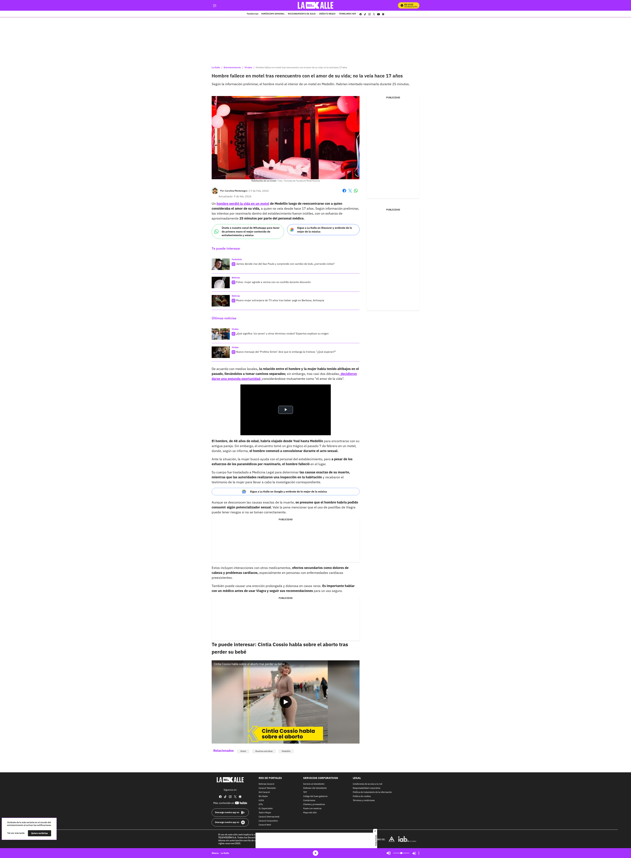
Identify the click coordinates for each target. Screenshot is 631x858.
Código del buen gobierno (315, 796)
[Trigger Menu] (214, 5)
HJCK (261, 800)
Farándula (237, 259)
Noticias (236, 277)
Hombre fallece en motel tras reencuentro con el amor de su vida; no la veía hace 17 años (301, 67)
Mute (389, 853)
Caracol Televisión (267, 788)
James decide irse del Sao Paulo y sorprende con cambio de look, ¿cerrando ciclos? (285, 263)
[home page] (315, 5)
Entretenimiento (232, 67)
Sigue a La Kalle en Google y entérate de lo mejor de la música (288, 491)
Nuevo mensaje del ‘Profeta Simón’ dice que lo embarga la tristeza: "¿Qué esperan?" (286, 351)
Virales (248, 67)
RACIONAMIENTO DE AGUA (302, 14)
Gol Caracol (264, 792)
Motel (243, 751)
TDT (305, 792)
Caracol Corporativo (268, 821)
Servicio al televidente (313, 784)
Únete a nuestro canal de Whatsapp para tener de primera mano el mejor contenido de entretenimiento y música (251, 231)
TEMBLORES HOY (347, 14)
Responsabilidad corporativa (366, 788)
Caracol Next (265, 825)
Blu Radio (263, 796)
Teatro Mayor (265, 813)
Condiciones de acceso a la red (367, 784)
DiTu (261, 804)
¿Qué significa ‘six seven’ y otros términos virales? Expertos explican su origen (282, 333)
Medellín (286, 751)
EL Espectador (266, 809)
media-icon (315, 853)
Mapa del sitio (310, 813)
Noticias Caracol (266, 784)
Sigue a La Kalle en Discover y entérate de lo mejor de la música (324, 229)
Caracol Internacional (269, 817)
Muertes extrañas (263, 751)
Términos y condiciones (364, 800)
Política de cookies (362, 796)
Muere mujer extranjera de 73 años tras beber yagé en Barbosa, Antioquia (280, 300)
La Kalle (216, 67)
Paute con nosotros (312, 809)
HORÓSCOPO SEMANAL (273, 14)
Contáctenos (309, 800)
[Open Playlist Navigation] (418, 853)
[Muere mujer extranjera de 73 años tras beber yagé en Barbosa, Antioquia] (221, 300)
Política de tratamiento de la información (372, 792)
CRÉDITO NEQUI (327, 14)
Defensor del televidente (315, 788)
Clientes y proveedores (314, 804)
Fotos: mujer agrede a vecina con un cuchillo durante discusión (273, 282)
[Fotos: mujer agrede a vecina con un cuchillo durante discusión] (221, 282)
